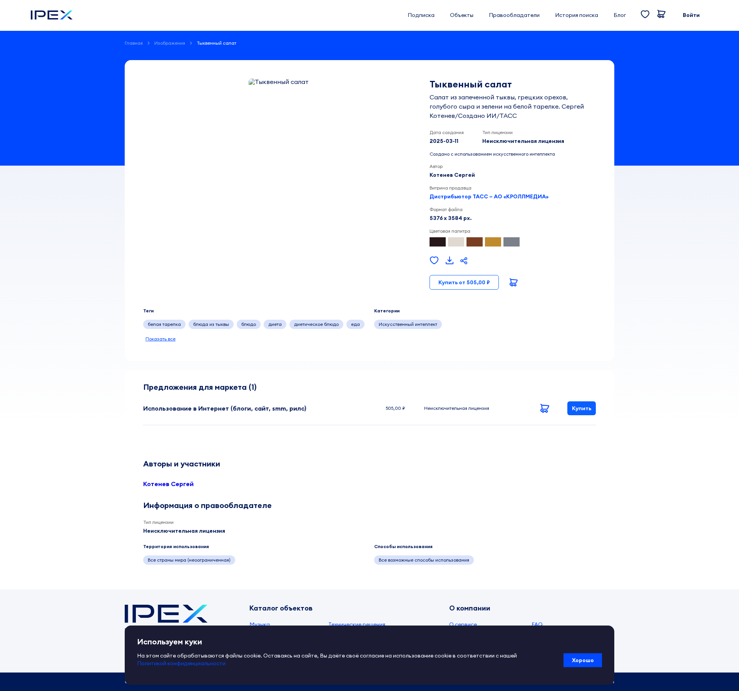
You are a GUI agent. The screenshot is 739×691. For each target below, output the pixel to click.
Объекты (461, 15)
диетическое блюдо (316, 324)
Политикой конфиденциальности (181, 663)
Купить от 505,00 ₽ (464, 282)
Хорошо (583, 660)
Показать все (160, 339)
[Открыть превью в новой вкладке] (449, 261)
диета (275, 324)
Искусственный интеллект (408, 324)
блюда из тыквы (211, 324)
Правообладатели (514, 15)
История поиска (576, 15)
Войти (691, 15)
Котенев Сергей (168, 484)
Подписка (421, 15)
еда (355, 324)
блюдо (248, 324)
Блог (620, 15)
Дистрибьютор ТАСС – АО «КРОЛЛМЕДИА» (489, 196)
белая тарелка (164, 324)
